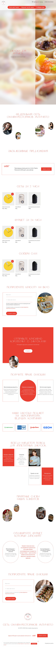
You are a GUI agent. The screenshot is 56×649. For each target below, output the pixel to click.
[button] (28, 351)
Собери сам (40, 7)
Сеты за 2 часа (14, 7)
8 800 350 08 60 (49, 2)
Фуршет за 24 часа (27, 7)
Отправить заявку (11, 313)
